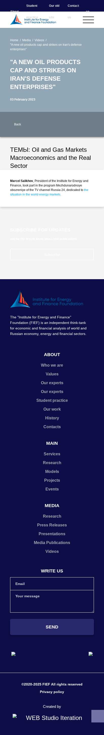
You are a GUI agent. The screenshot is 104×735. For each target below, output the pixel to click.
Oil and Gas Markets (59, 149)
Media (26, 40)
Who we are (52, 365)
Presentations (52, 534)
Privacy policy (52, 692)
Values (52, 374)
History (52, 418)
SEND (52, 626)
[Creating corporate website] (52, 717)
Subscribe (52, 255)
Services (52, 454)
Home (14, 40)
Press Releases (52, 525)
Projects (52, 480)
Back (17, 124)
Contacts (52, 427)
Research (52, 463)
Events (52, 489)
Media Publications (52, 543)
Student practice (52, 400)
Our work (52, 409)
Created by (52, 706)
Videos (39, 40)
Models (52, 471)
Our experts (52, 383)
